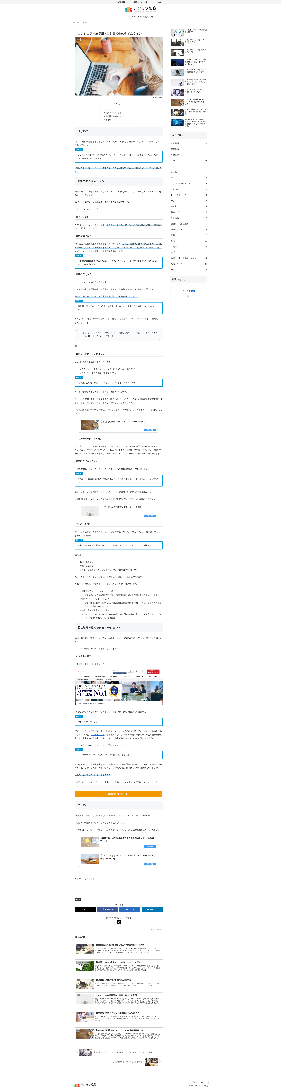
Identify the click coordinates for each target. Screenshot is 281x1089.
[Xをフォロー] (119, 922)
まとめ (108, 120)
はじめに (109, 109)
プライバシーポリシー (199, 1082)
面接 (78, 899)
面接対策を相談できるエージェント (120, 116)
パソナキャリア (105, 712)
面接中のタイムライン (114, 113)
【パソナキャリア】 (97, 664)
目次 (116, 104)
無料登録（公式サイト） (119, 794)
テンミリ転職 (188, 291)
